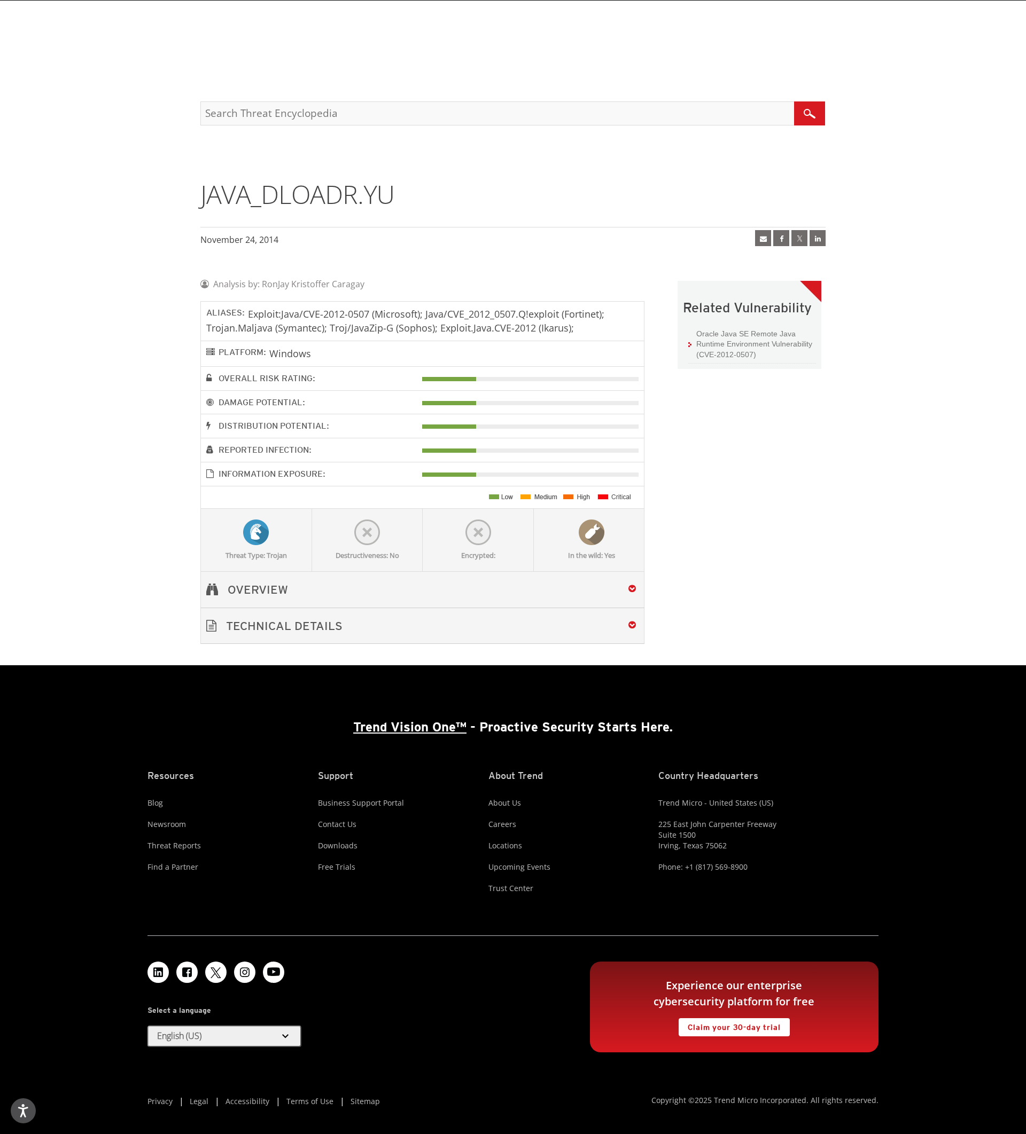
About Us (504, 803)
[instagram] (244, 972)
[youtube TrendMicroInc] (273, 972)
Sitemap (365, 1101)
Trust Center (510, 888)
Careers (502, 824)
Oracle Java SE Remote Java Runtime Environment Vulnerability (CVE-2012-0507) (754, 344)
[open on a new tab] (216, 972)
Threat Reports (174, 845)
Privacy (160, 1101)
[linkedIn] (818, 238)
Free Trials (336, 867)
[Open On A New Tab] (799, 238)
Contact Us (337, 824)
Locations (505, 845)
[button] (422, 626)
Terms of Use (309, 1101)
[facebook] (781, 238)
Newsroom (166, 824)
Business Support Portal (361, 803)
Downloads (337, 845)
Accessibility (247, 1101)
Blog (155, 803)
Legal (199, 1101)
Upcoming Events (519, 867)
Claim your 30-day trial (729, 1024)
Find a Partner (172, 867)
